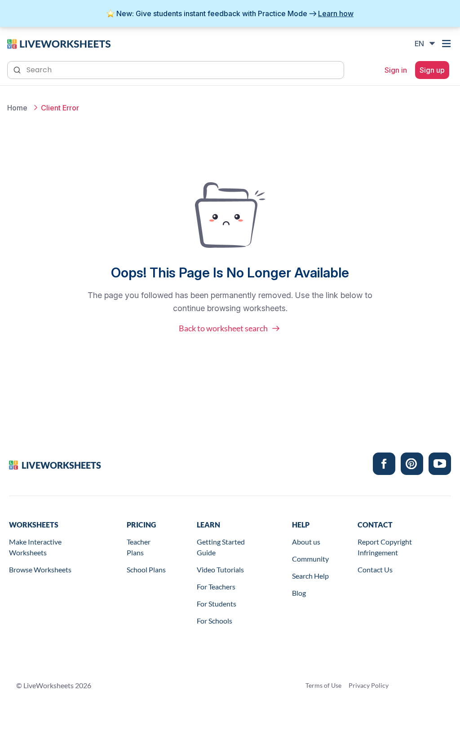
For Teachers (216, 586)
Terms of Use (323, 685)
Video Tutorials (220, 569)
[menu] (447, 43)
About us (306, 541)
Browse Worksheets (40, 569)
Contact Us (375, 569)
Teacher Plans (138, 547)
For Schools (214, 620)
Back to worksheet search (223, 328)
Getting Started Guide (221, 547)
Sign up (432, 70)
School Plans (146, 569)
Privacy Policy (369, 685)
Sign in (396, 70)
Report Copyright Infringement (385, 547)
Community (310, 558)
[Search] (18, 69)
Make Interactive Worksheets (35, 547)
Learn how (336, 13)
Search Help (310, 575)
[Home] (59, 43)
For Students (216, 603)
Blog (299, 593)
